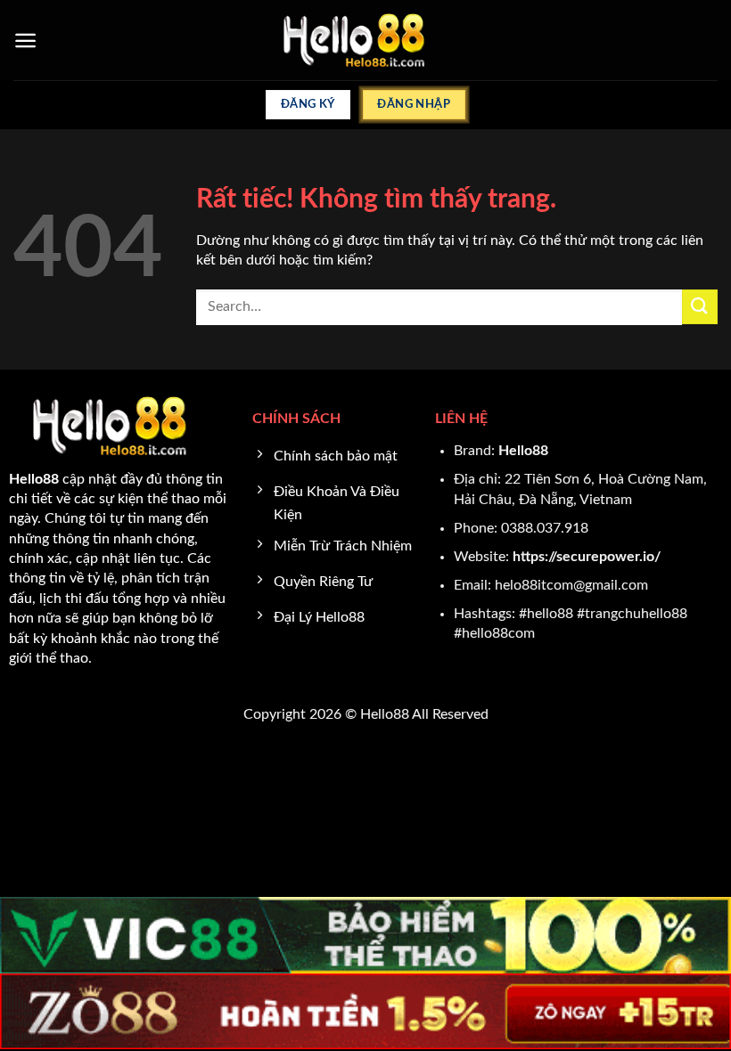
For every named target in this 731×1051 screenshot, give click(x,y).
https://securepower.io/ (587, 557)
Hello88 (523, 451)
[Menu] (25, 40)
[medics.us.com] (365, 40)
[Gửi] (700, 306)
